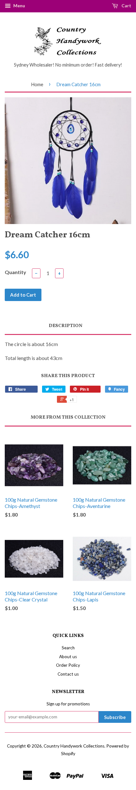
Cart (126, 5)
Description (66, 326)
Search (68, 647)
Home (37, 84)
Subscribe (115, 717)
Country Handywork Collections (74, 745)
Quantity (15, 272)
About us (68, 656)
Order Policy (68, 665)
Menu (18, 5)
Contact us (68, 674)
